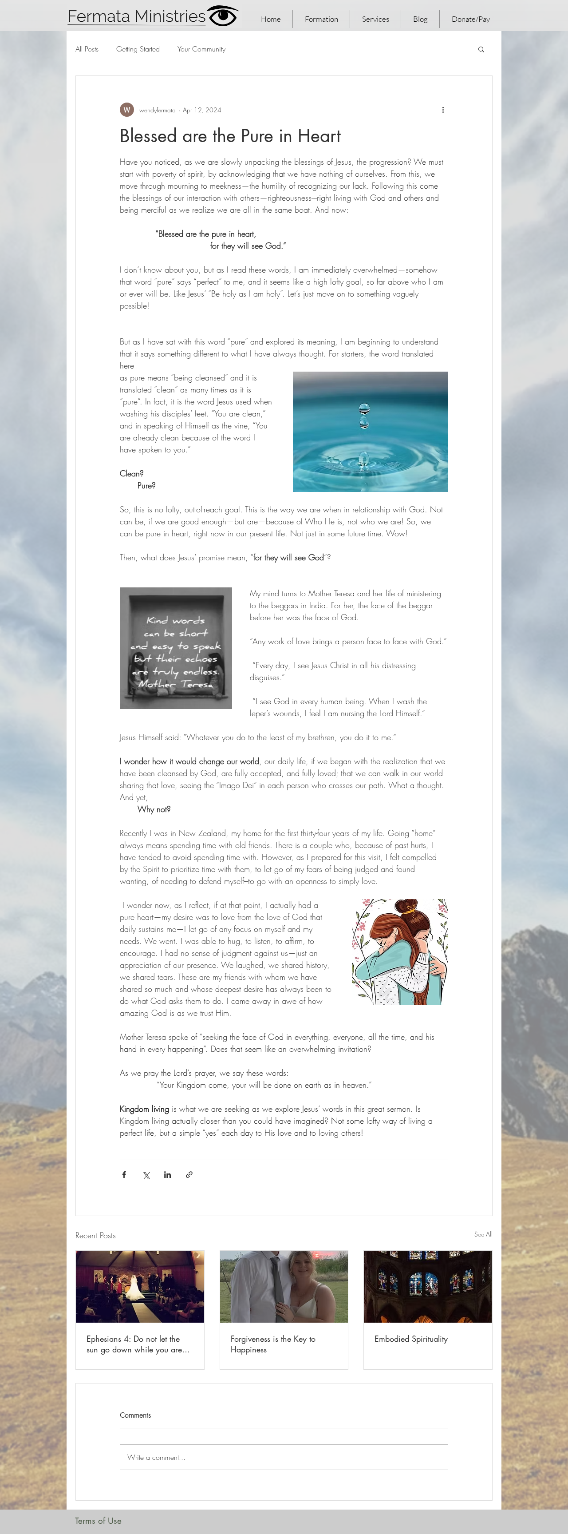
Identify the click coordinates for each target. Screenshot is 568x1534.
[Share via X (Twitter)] (146, 1174)
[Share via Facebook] (124, 1174)
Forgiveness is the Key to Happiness (273, 1344)
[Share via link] (189, 1174)
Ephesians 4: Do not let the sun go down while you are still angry (134, 1344)
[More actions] (443, 109)
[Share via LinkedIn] (167, 1174)
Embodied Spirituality (411, 1338)
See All (483, 1234)
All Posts (87, 49)
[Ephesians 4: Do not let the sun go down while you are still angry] (140, 1287)
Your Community (201, 49)
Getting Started (138, 49)
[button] (481, 48)
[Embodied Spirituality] (428, 1287)
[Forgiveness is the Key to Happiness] (284, 1287)
